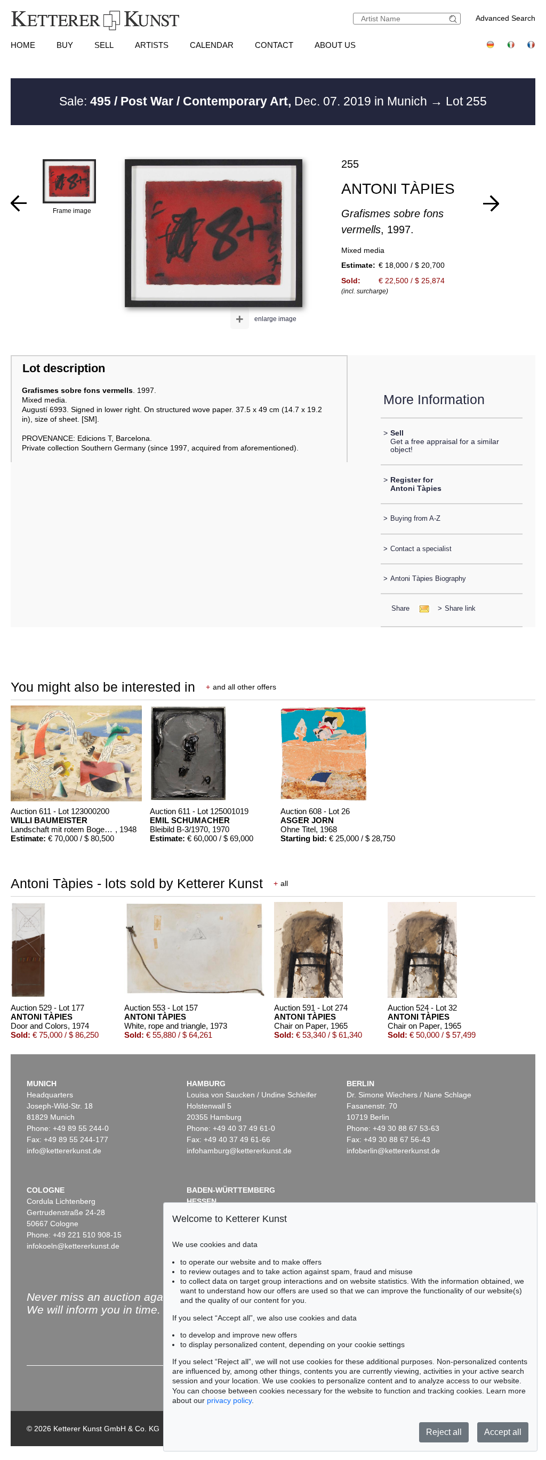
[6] (19, 203)
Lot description (63, 368)
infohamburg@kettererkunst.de (239, 1150)
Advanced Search (505, 18)
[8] (491, 203)
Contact (274, 45)
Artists (151, 45)
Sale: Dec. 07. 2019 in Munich (244, 101)
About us (335, 45)
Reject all (444, 1432)
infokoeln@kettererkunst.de (73, 1246)
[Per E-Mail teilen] (421, 608)
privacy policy (229, 1400)
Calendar (212, 45)
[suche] (454, 19)
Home (23, 45)
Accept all (502, 1432)
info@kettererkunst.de (64, 1150)
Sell (104, 45)
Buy (65, 45)
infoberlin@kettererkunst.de (393, 1150)
